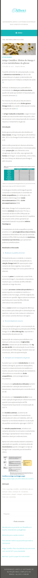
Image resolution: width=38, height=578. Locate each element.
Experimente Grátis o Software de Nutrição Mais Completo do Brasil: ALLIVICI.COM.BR (19, 571)
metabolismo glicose (26, 489)
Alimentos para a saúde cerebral (13, 535)
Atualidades (7, 57)
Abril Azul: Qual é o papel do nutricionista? (16, 556)
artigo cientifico (14, 489)
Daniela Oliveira (20, 66)
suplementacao (27, 494)
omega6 (19, 494)
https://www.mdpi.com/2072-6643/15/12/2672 (17, 479)
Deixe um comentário (9, 497)
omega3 (13, 494)
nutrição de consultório (20, 492)
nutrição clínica (7, 492)
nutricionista (6, 494)
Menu (20, 33)
